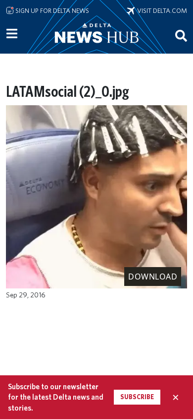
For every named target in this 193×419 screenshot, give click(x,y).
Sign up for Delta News (51, 10)
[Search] (181, 35)
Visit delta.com (161, 10)
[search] (181, 35)
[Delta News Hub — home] (96, 46)
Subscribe (137, 397)
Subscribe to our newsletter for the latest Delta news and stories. (55, 397)
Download (152, 276)
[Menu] (12, 34)
